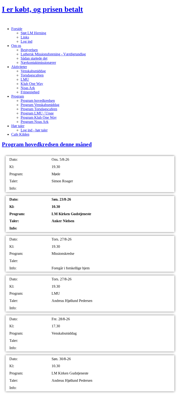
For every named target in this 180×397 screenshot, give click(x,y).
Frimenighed (30, 92)
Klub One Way (32, 84)
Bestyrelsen (29, 50)
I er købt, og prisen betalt (42, 9)
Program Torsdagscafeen (39, 109)
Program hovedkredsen (38, 101)
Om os (16, 46)
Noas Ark (28, 88)
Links (25, 37)
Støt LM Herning (33, 33)
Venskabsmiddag (33, 71)
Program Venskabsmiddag (40, 105)
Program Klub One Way (39, 117)
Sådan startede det (34, 58)
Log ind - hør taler (34, 130)
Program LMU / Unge (37, 113)
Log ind (26, 41)
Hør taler (17, 126)
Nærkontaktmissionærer (38, 63)
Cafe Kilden (20, 134)
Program (17, 96)
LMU (25, 79)
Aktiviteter (19, 67)
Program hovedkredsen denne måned (47, 144)
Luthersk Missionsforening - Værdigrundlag (53, 54)
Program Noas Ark (35, 122)
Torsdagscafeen (32, 75)
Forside (16, 29)
